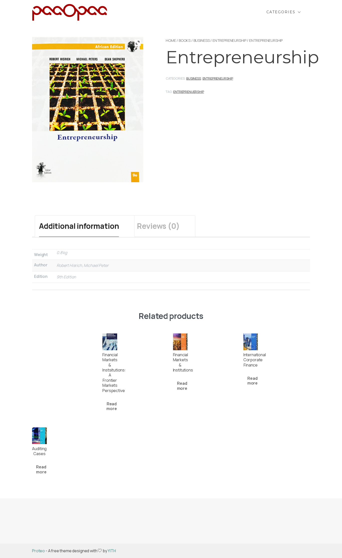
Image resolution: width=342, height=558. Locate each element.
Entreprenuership (188, 91)
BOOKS (185, 40)
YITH (112, 550)
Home (171, 40)
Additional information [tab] (79, 226)
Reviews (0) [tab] (158, 226)
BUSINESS (202, 40)
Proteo (38, 550)
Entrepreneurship (229, 40)
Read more (111, 406)
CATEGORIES (280, 12)
